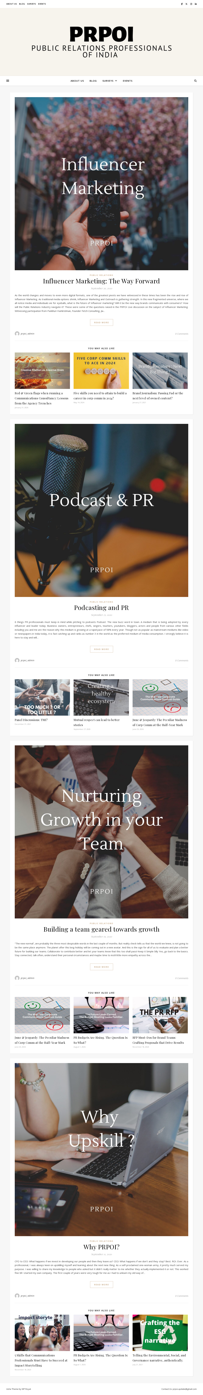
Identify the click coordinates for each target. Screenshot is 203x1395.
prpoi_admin (27, 333)
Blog (22, 4)
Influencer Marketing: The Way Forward (101, 281)
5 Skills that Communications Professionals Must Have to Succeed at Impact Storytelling (41, 1360)
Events (42, 4)
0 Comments (181, 333)
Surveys (31, 4)
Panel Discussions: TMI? (31, 720)
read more (101, 322)
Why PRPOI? (102, 1246)
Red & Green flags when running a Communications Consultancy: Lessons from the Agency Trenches (42, 398)
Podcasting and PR (101, 607)
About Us (11, 4)
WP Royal (26, 1389)
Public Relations (101, 275)
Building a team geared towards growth (101, 929)
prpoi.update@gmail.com (185, 1389)
